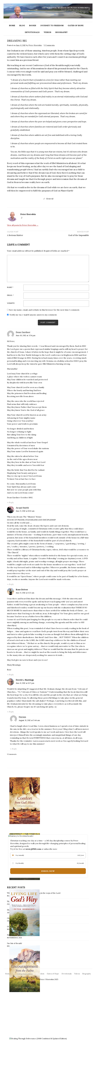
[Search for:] (90, 25)
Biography (61, 32)
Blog (22, 25)
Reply (11, 502)
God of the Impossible (78, 235)
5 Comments (49, 45)
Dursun (22, 717)
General (49, 198)
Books (32, 25)
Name (10, 287)
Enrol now (48, 871)
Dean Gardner (23, 332)
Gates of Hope (75, 25)
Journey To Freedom (52, 25)
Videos (47, 32)
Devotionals (32, 32)
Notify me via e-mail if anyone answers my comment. (33, 315)
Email (10, 295)
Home (12, 25)
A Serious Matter (15, 235)
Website (11, 303)
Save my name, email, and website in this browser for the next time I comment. (44, 310)
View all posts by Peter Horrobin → (22, 225)
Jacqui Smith (22, 507)
